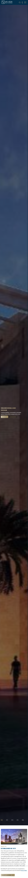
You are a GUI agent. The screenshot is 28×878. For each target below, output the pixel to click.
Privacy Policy (24, 870)
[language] (22, 3)
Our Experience (13, 416)
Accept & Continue (6, 875)
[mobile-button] (25, 2)
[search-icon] (20, 3)
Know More (4, 416)
